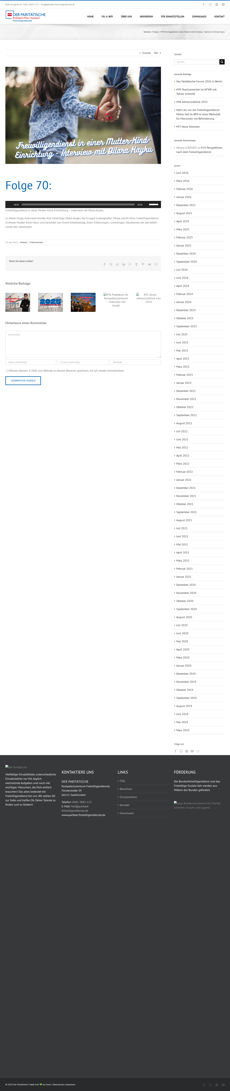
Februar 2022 (184, 471)
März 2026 (182, 181)
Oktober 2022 (184, 407)
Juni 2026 (182, 173)
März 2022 (182, 463)
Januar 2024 (183, 302)
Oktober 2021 (184, 504)
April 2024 (182, 286)
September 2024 (186, 261)
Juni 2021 (182, 536)
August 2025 (184, 213)
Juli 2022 (182, 431)
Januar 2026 (183, 197)
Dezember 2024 (186, 253)
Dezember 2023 (186, 310)
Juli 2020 (182, 625)
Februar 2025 (184, 237)
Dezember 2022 (186, 391)
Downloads (127, 813)
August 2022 (184, 423)
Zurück (146, 53)
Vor (156, 53)
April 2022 (182, 455)
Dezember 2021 (186, 488)
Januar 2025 (183, 245)
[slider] (154, 204)
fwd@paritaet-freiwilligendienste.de (58, 4)
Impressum (70, 1084)
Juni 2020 (182, 633)
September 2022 (186, 415)
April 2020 (182, 649)
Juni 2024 (182, 278)
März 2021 (182, 560)
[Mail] (197, 751)
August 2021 (184, 520)
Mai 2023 (182, 350)
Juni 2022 (182, 439)
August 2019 (184, 706)
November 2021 (186, 496)
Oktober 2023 (184, 318)
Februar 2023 (184, 374)
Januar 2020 (183, 665)
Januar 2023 (183, 383)
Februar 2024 (184, 294)
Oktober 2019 (184, 690)
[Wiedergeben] (10, 204)
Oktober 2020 (184, 601)
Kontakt (124, 805)
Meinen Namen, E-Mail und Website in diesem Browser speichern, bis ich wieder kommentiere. (66, 370)
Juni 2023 (182, 342)
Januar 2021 (183, 576)
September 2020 (186, 609)
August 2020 (184, 617)
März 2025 (182, 229)
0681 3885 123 (81, 802)
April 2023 (182, 358)
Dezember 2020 (186, 585)
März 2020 (182, 657)
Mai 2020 (182, 641)
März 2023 (182, 366)
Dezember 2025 (186, 205)
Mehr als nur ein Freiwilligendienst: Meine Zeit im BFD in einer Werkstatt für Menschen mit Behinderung (198, 114)
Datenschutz (58, 1084)
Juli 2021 (182, 528)
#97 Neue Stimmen (188, 126)
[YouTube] (192, 751)
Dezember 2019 (186, 673)
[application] (83, 204)
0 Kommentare (36, 242)
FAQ (122, 781)
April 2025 (182, 221)
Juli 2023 (182, 334)
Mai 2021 (182, 544)
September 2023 (186, 326)
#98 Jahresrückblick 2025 (192, 102)
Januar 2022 (183, 479)
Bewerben (126, 789)
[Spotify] (186, 751)
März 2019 (182, 730)
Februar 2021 (184, 568)
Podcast (23, 242)
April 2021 (182, 552)
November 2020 (186, 593)
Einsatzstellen (128, 797)
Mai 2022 (182, 447)
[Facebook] (175, 751)
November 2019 (186, 681)
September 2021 (186, 512)
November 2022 (186, 399)
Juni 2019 (182, 714)
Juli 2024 (182, 269)
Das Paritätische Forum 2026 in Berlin (199, 81)
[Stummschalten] (146, 204)
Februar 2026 (184, 189)
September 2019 (186, 698)
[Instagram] (181, 751)
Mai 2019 (182, 722)
